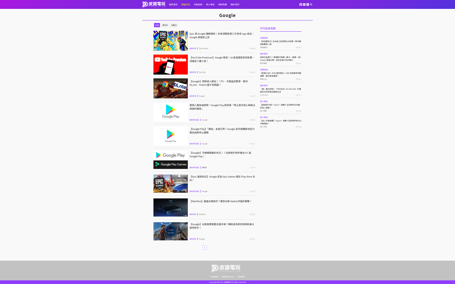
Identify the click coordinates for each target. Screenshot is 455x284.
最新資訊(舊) (194, 120)
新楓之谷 (263, 79)
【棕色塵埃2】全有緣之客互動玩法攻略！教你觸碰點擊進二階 (280, 42)
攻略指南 (198, 4)
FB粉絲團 (214, 276)
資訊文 (165, 25)
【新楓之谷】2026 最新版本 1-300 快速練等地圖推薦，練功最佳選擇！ (280, 74)
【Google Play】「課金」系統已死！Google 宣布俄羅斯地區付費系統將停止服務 (222, 130)
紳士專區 (210, 4)
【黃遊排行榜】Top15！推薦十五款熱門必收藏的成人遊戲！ (280, 106)
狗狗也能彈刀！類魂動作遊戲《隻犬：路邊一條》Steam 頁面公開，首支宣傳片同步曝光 (280, 58)
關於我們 (235, 4)
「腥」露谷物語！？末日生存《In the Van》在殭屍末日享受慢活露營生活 (280, 90)
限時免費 (222, 4)
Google (202, 96)
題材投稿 (241, 276)
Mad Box (202, 214)
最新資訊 (173, 4)
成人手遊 (263, 126)
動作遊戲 (263, 63)
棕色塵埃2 (264, 47)
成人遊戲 (263, 111)
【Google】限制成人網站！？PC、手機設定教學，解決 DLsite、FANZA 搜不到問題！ (219, 83)
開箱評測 (185, 4)
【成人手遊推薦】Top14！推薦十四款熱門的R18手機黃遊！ (280, 122)
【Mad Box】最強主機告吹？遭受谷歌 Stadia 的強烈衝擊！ (221, 201)
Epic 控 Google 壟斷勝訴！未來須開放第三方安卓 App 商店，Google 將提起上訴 (222, 35)
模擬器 (204, 167)
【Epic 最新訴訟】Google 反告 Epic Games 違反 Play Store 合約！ (222, 178)
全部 (157, 25)
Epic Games (203, 48)
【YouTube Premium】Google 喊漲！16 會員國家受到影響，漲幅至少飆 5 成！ (222, 59)
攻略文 (174, 25)
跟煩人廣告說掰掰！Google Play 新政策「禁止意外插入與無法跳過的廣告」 (222, 106)
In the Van (264, 95)
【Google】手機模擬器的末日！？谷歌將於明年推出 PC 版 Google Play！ (220, 154)
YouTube (202, 72)
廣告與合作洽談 (228, 276)
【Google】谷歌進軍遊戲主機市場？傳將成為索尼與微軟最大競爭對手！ (222, 225)
